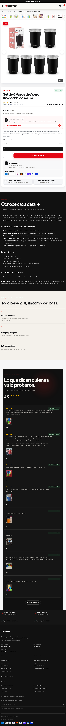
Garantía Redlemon (39, 685)
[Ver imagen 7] (41, 16)
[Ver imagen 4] (22, 16)
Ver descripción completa (54, 104)
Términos (10, 719)
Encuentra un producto (7, 685)
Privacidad (3, 719)
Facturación (4, 691)
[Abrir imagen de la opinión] (9, 421)
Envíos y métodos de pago (40, 688)
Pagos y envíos (5, 673)
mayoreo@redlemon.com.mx (41, 668)
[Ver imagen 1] (4, 16)
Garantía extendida (6, 688)
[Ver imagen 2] (10, 16)
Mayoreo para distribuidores (41, 660)
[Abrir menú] (2, 6)
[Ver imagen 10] (59, 16)
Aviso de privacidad (6, 671)
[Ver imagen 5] (28, 16)
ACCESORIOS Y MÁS (11, 11)
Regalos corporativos (39, 663)
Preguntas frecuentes (39, 691)
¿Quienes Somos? (5, 660)
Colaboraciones (5, 665)
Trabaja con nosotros (6, 668)
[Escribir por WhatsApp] (60, 6)
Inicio (2, 11)
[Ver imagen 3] (16, 16)
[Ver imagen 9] (53, 16)
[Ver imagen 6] (35, 16)
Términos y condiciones (7, 676)
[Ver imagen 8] (47, 16)
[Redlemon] (14, 6)
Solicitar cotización (39, 665)
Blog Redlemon (5, 663)
